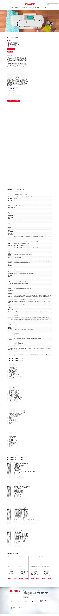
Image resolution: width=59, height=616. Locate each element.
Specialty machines (12, 607)
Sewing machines (12, 602)
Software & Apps (12, 609)
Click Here (13, 90)
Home (12, 7)
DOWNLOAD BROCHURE (11, 49)
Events (30, 7)
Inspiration (24, 7)
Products (17, 7)
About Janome (19, 602)
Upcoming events (34, 606)
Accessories (11, 608)
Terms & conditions (20, 607)
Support (43, 7)
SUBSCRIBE (26, 597)
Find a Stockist (36, 7)
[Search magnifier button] (57, 4)
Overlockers (11, 606)
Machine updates (12, 610)
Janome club (34, 602)
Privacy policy (19, 606)
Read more (9, 578)
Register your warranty (28, 602)
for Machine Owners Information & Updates (15, 92)
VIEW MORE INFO (10, 51)
